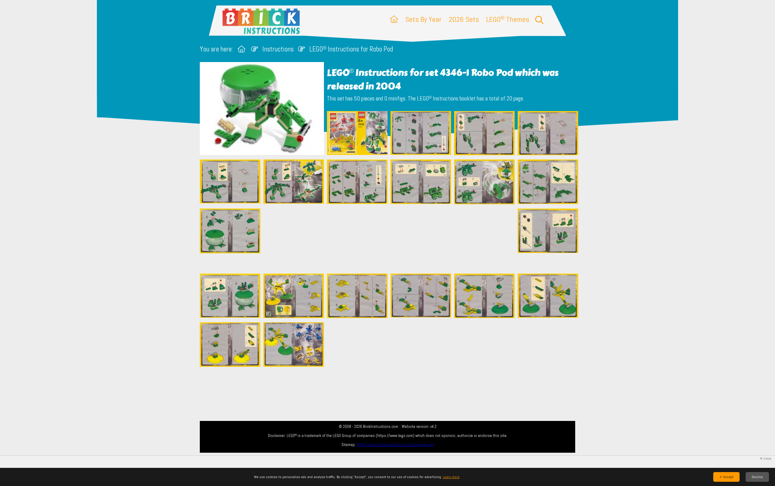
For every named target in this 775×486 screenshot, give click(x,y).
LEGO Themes (507, 19)
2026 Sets (464, 19)
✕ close (765, 458)
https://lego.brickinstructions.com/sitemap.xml (395, 444)
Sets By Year (423, 19)
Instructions (278, 49)
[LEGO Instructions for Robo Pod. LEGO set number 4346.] (357, 133)
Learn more (451, 477)
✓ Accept (726, 477)
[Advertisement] (390, 239)
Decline (757, 477)
